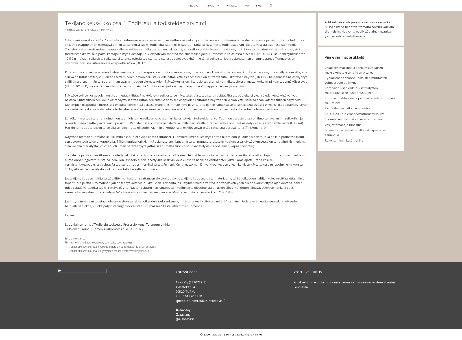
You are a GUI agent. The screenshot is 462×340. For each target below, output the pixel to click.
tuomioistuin (124, 242)
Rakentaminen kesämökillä (344, 140)
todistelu (110, 242)
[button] (219, 5)
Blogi (259, 5)
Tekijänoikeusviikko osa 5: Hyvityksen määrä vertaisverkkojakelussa (109, 251)
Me (247, 5)
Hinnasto (231, 5)
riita (71, 242)
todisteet (97, 242)
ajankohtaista (77, 238)
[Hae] (271, 5)
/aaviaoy (184, 310)
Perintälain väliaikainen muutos (348, 108)
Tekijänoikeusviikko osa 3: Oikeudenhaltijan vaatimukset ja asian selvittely (112, 246)
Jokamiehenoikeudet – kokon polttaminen (354, 119)
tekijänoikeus (83, 242)
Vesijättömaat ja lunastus (343, 125)
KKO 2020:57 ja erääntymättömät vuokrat (354, 114)
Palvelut (210, 5)
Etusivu (193, 5)
